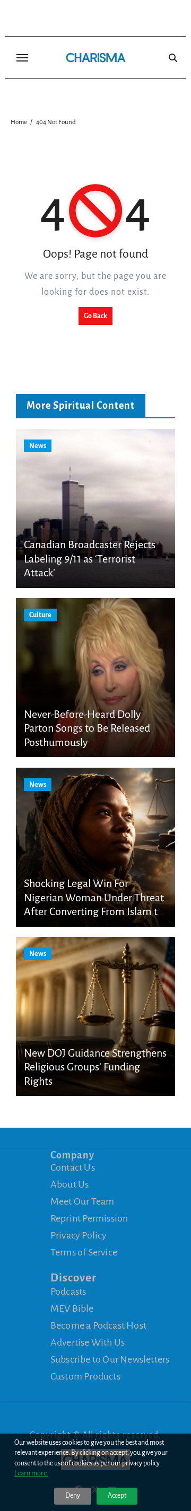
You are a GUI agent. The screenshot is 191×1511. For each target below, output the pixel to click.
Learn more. (31, 1473)
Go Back (95, 316)
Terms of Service (83, 1252)
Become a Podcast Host (98, 1325)
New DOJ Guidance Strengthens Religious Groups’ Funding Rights (95, 1067)
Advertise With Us (87, 1342)
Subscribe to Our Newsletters (110, 1359)
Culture (40, 615)
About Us (69, 1184)
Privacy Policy (78, 1235)
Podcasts (68, 1291)
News (37, 446)
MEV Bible (72, 1308)
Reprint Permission (89, 1218)
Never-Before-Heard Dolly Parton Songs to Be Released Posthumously (87, 728)
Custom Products (85, 1376)
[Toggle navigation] (22, 58)
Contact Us (72, 1167)
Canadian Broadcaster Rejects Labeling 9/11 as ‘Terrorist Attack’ (89, 558)
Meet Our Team (82, 1201)
